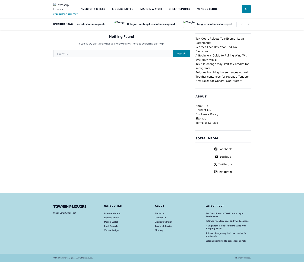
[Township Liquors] (65, 7)
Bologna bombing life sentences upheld (221, 72)
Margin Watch (151, 8)
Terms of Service (206, 122)
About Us (201, 106)
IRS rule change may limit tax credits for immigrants (226, 235)
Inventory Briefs (92, 8)
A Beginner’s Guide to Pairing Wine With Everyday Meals (226, 227)
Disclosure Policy (206, 114)
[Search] (246, 9)
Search (181, 53)
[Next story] (248, 24)
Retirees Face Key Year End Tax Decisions (227, 221)
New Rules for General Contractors (218, 81)
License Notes (122, 8)
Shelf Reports (179, 8)
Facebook (225, 149)
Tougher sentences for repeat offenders (222, 76)
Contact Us (203, 110)
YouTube (225, 156)
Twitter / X (225, 164)
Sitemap (200, 118)
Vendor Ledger (208, 8)
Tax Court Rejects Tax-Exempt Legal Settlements (224, 215)
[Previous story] (241, 24)
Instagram (225, 171)
